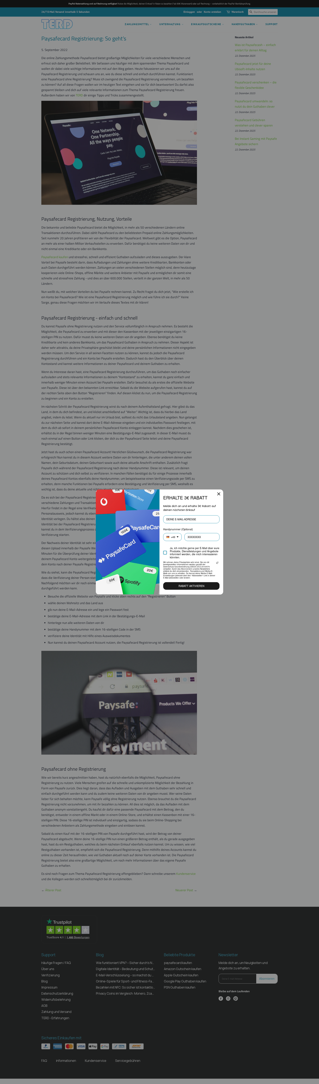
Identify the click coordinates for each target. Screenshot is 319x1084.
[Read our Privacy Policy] (217, 563)
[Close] (218, 493)
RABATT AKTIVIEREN (191, 586)
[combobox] (172, 537)
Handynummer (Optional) (178, 529)
